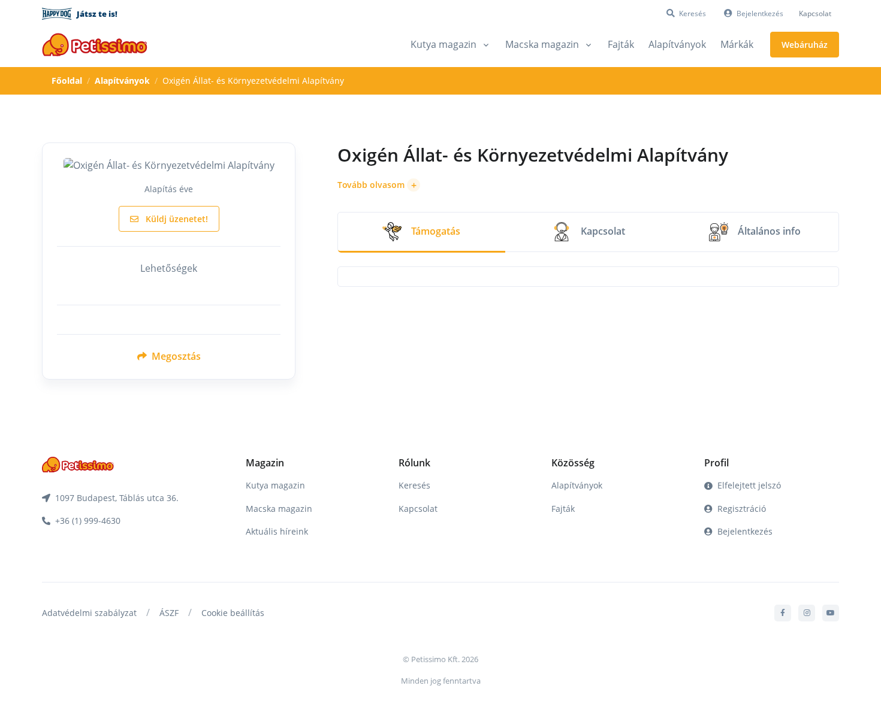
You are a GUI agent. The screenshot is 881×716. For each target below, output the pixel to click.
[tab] (421, 233)
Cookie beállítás (232, 612)
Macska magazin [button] (542, 44)
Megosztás (175, 356)
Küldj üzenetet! (175, 218)
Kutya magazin (275, 485)
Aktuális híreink (277, 531)
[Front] (94, 44)
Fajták (621, 44)
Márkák (736, 44)
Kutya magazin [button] (443, 44)
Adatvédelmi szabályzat (89, 612)
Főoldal (67, 80)
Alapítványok (677, 44)
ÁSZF (169, 612)
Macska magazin (279, 508)
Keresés (414, 485)
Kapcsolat (815, 13)
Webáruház (805, 44)
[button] (378, 185)
